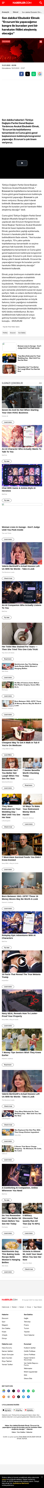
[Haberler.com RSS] (4, 1397)
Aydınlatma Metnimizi (21, 1483)
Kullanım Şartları (30, 1348)
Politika (5, 333)
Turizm (26, 1328)
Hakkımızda (5, 1307)
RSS (25, 1375)
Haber (14, 1432)
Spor (3, 1322)
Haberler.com (7, 1344)
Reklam (14, 1307)
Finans (26, 1325)
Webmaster (28, 1368)
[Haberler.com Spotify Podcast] (33, 1391)
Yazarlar (27, 1332)
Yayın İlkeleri (38, 1307)
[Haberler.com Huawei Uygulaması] (29, 1410)
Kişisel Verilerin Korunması (29, 1359)
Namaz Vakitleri (7, 1351)
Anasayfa (5, 12)
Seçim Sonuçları (8, 1354)
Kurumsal (27, 1344)
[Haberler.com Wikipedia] (9, 1397)
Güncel (15, 12)
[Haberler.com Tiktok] (18, 1397)
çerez (4, 1479)
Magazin (5, 1325)
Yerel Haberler (29, 1335)
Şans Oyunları (7, 1358)
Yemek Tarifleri (7, 1364)
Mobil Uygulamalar (30, 1372)
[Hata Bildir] (23, 1437)
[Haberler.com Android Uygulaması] (18, 1410)
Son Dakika (21, 333)
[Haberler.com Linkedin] (23, 1391)
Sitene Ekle (28, 1378)
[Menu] (3, 2)
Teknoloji (27, 1322)
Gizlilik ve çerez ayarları (11, 1437)
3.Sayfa (4, 1335)
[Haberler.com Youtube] (13, 1397)
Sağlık (26, 1318)
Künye (29, 1307)
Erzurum (12, 333)
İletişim (21, 1307)
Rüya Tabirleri (7, 1361)
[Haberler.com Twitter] (13, 1391)
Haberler (5, 1314)
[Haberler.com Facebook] (9, 1391)
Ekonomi (5, 1318)
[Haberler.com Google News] (4, 1391)
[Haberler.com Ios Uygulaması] (7, 1410)
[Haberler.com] (9, 1300)
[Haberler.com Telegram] (23, 1397)
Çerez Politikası (29, 1354)
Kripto (4, 1332)
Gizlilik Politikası (29, 1351)
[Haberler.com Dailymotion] (28, 1397)
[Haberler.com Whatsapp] (28, 1391)
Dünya (4, 1338)
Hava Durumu (7, 1348)
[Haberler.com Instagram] (18, 1391)
